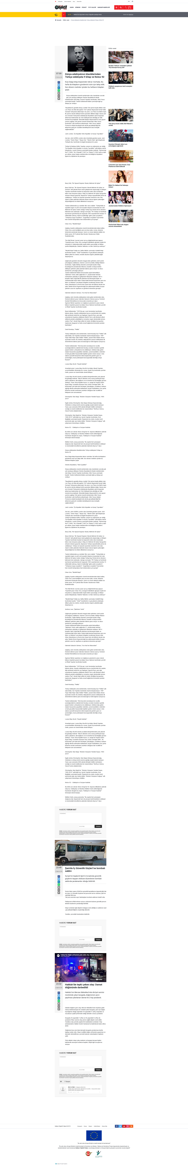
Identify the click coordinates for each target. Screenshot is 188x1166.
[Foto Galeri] (132, 1)
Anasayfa (79, 1126)
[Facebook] (59, 82)
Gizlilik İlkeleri (97, 1126)
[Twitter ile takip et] (120, 1126)
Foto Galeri (92, 7)
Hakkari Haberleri (104, 7)
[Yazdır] (59, 96)
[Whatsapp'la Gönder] (59, 90)
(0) (78, 1092)
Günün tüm (128, 14)
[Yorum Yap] (59, 98)
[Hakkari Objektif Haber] (61, 7)
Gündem (77, 7)
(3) (75, 1092)
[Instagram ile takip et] (128, 1126)
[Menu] (116, 7)
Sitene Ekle (79, 1)
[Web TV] (129, 1)
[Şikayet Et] (99, 1092)
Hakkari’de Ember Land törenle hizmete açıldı (85, 14)
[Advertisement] (94, 33)
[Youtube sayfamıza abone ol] (124, 1126)
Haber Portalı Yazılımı (62, 1163)
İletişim (90, 1126)
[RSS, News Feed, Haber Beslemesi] (131, 1126)
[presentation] (60, 14)
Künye (85, 1126)
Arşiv (74, 1)
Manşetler (60, 1)
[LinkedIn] (59, 88)
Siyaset (84, 7)
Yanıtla (70, 1092)
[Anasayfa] (55, 1)
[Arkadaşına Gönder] (59, 93)
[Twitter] (59, 85)
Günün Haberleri (67, 1)
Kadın (72, 7)
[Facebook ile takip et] (117, 1126)
